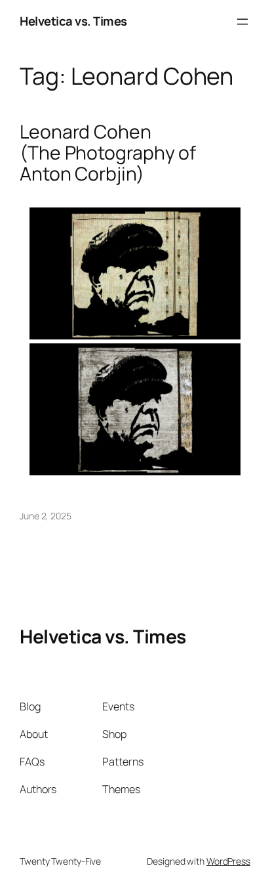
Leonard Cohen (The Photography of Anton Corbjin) (108, 152)
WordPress (228, 861)
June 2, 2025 (45, 515)
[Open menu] (242, 22)
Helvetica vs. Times (73, 21)
